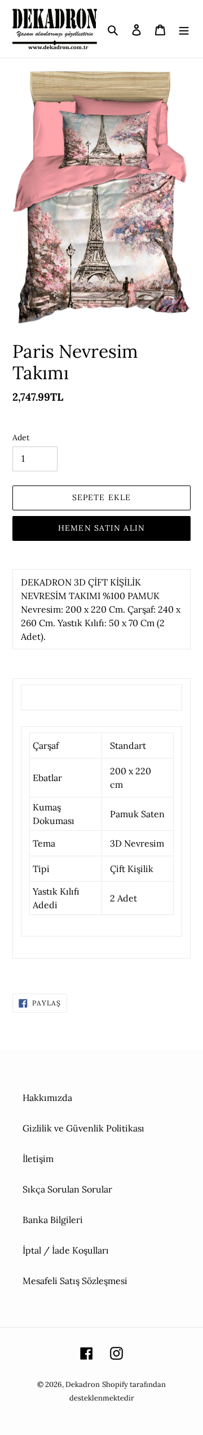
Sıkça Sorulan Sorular (67, 1189)
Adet (20, 437)
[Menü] (184, 28)
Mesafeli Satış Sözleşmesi (75, 1280)
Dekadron (82, 1384)
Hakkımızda (47, 1097)
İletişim (38, 1158)
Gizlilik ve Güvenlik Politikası (83, 1128)
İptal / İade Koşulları (66, 1250)
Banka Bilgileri (53, 1219)
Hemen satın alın (101, 528)
